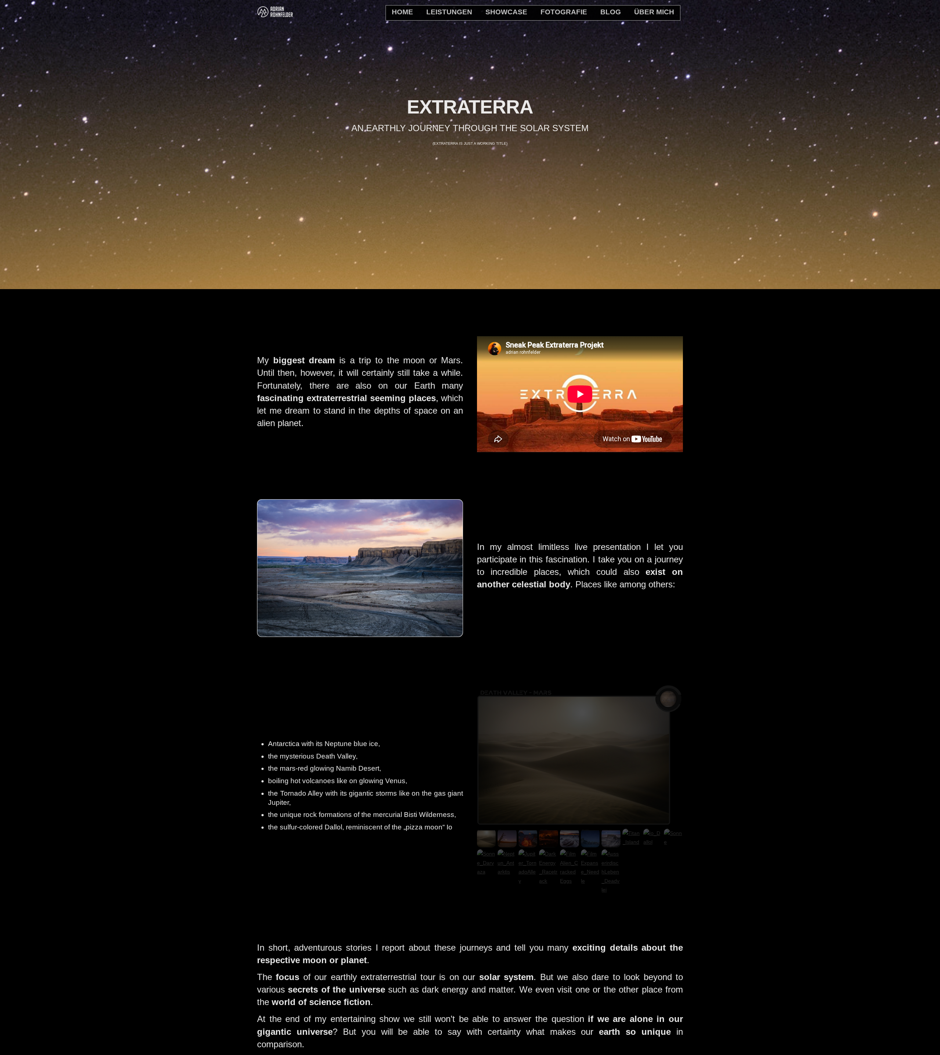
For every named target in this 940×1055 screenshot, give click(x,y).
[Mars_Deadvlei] (507, 843)
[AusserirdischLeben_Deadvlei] (611, 890)
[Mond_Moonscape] (611, 843)
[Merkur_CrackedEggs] (569, 843)
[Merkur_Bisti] (590, 843)
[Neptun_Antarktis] (507, 872)
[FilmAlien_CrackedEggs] (569, 881)
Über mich (654, 12)
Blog (610, 12)
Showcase (506, 12)
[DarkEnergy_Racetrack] (548, 881)
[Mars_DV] (486, 843)
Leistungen (449, 12)
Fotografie (563, 12)
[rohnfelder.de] (275, 14)
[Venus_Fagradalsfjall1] (548, 843)
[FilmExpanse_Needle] (590, 881)
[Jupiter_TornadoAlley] (528, 881)
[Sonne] (673, 842)
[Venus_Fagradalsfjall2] (528, 843)
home (402, 12)
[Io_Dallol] (652, 842)
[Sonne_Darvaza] (486, 872)
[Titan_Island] (631, 842)
